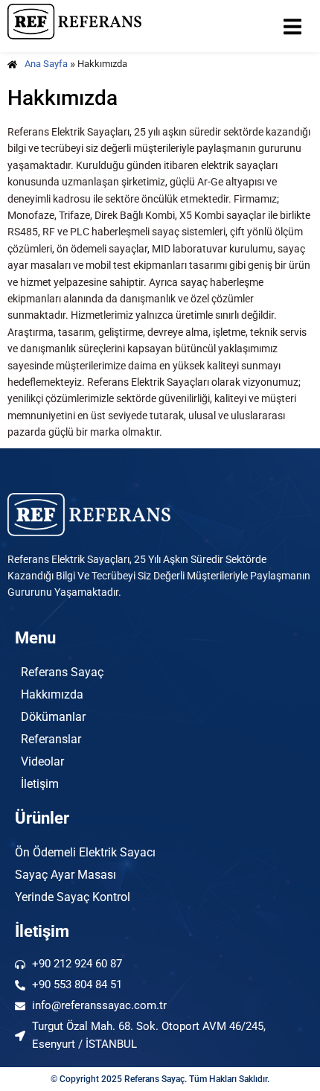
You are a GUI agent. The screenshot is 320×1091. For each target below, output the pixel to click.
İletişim (40, 784)
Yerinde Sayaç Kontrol (72, 897)
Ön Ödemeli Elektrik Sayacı (85, 852)
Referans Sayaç (62, 672)
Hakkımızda (52, 694)
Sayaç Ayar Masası (65, 875)
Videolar (42, 761)
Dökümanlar (53, 717)
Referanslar (51, 739)
